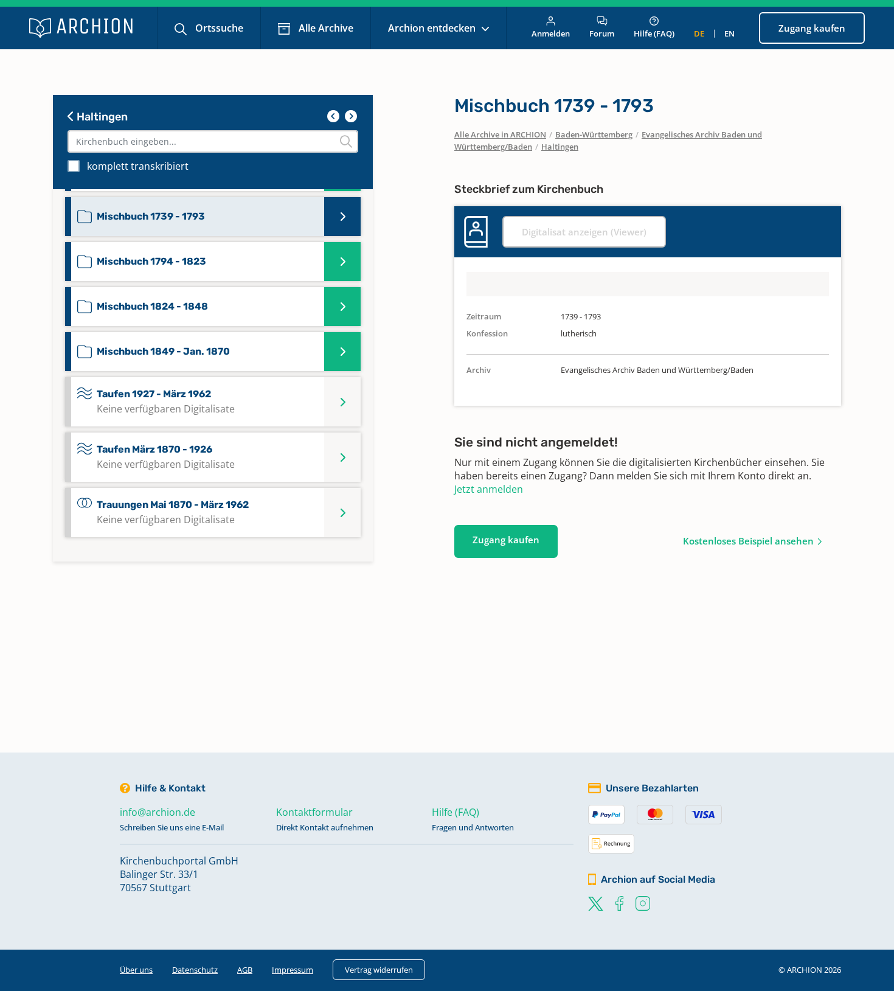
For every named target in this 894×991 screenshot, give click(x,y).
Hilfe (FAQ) (654, 33)
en (729, 33)
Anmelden (551, 33)
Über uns (136, 969)
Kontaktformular (314, 812)
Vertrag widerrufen (379, 969)
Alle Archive (324, 28)
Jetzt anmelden (488, 489)
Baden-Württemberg (593, 134)
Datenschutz (195, 969)
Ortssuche (218, 28)
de (699, 33)
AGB (244, 969)
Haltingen (101, 116)
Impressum (292, 969)
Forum (601, 33)
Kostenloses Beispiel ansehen (748, 541)
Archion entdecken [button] (433, 28)
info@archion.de (157, 812)
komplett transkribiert (138, 166)
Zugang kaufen (811, 28)
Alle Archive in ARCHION (500, 134)
